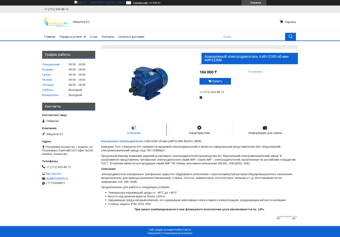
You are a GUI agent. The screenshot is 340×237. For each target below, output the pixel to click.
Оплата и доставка (131, 36)
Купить (217, 81)
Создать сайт (140, 2)
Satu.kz (187, 229)
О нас (94, 36)
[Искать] (290, 36)
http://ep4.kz (53, 173)
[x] (294, 216)
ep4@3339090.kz (57, 178)
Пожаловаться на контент (178, 233)
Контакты (108, 36)
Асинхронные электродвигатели (122, 141)
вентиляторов (224, 177)
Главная (49, 36)
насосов (189, 177)
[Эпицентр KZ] (56, 21)
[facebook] (284, 216)
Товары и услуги (70, 36)
